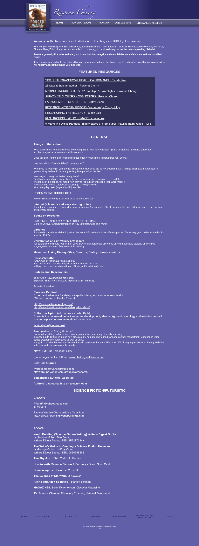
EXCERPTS (70, 516)
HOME (24, 516)
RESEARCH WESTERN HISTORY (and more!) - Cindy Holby (82, 107)
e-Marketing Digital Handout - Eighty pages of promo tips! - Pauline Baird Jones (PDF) (98, 123)
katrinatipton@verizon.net (49, 325)
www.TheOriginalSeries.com (86, 357)
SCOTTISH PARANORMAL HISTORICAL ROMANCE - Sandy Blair (85, 80)
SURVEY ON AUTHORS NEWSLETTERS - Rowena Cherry (81, 96)
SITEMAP (169, 516)
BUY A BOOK (44, 516)
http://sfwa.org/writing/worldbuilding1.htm (59, 415)
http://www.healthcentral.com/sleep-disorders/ (62, 307)
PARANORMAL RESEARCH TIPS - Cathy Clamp (75, 101)
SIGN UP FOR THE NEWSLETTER (144, 516)
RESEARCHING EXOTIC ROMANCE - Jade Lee (74, 118)
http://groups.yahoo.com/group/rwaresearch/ (61, 371)
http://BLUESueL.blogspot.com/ (53, 350)
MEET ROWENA (119, 516)
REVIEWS (95, 516)
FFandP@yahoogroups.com (51, 403)
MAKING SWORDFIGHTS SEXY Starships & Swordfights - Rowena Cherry (91, 91)
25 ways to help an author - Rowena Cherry (72, 85)
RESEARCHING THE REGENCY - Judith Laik (73, 112)
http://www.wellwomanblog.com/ (53, 304)
